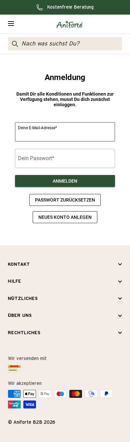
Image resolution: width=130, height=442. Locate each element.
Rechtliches (24, 333)
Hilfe (14, 281)
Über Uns (20, 315)
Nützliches (23, 299)
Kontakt (19, 264)
